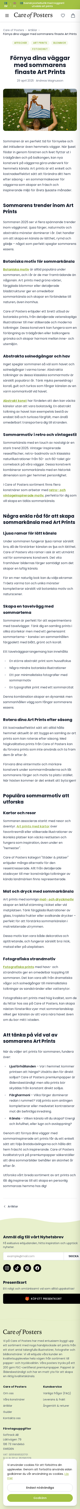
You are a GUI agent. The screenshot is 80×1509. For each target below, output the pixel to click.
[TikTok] (17, 1268)
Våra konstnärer (14, 1399)
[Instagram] (7, 1268)
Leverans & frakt (54, 1399)
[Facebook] (37, 1268)
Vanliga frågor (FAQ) (57, 1393)
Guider (7, 1412)
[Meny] (7, 15)
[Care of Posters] (40, 1332)
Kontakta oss (12, 1418)
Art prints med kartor (33, 826)
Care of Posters (13, 30)
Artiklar (32, 30)
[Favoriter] (63, 15)
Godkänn (40, 1498)
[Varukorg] (73, 15)
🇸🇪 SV (6, 4)
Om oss (8, 1393)
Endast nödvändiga (40, 1488)
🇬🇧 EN (14, 4)
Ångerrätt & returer (56, 1406)
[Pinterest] (27, 1268)
